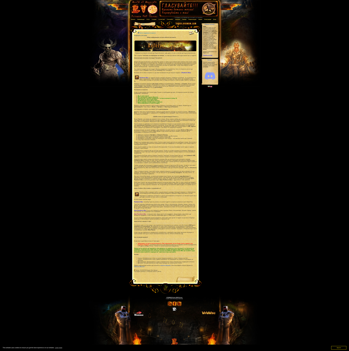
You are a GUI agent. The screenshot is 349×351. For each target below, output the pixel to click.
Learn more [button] (58, 347)
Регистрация (207, 19)
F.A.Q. (148, 19)
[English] (211, 87)
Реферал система (207, 55)
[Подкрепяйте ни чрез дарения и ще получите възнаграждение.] (188, 9)
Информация (140, 19)
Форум (200, 19)
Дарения (177, 19)
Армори (184, 19)
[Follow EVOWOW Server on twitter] (179, 305)
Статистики (162, 19)
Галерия (154, 19)
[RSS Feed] (170, 305)
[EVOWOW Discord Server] (210, 81)
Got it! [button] (339, 347)
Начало (133, 19)
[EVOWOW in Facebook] (174, 305)
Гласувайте (170, 19)
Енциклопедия (192, 19)
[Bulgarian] (209, 87)
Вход (214, 19)
